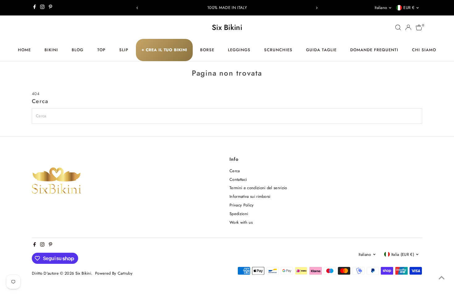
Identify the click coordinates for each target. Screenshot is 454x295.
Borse (207, 50)
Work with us (241, 222)
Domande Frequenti (374, 50)
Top (101, 50)
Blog (77, 50)
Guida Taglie (321, 50)
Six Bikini (227, 27)
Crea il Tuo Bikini (164, 50)
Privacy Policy (241, 205)
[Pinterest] (50, 7)
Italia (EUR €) (402, 254)
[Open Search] (398, 27)
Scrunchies (278, 50)
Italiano (381, 7)
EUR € (408, 7)
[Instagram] (42, 7)
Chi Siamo (424, 50)
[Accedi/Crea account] (408, 27)
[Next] (316, 8)
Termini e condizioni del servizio (258, 188)
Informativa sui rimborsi (250, 196)
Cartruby (125, 273)
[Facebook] (34, 7)
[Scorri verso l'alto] (441, 278)
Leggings (239, 50)
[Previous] (138, 8)
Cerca (234, 171)
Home (24, 50)
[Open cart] (419, 27)
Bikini (51, 50)
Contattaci (238, 179)
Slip (123, 50)
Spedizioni (238, 214)
